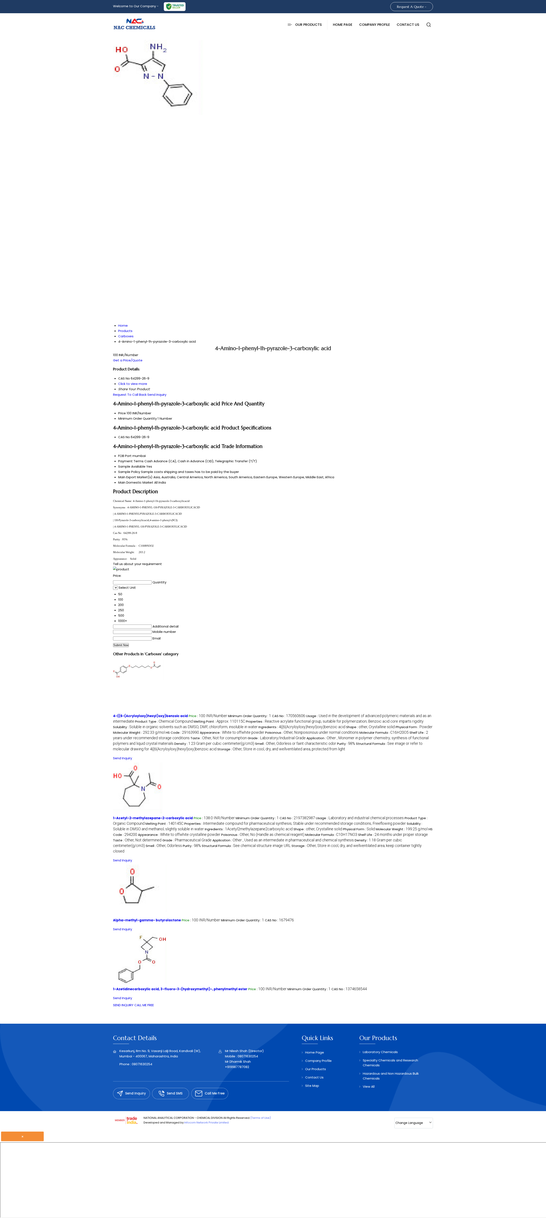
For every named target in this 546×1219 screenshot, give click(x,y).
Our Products (308, 24)
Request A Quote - (411, 6)
